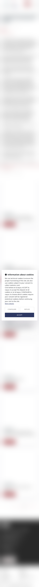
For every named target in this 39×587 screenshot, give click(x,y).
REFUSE (27, 309)
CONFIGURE (12, 309)
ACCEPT (19, 315)
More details (9, 304)
